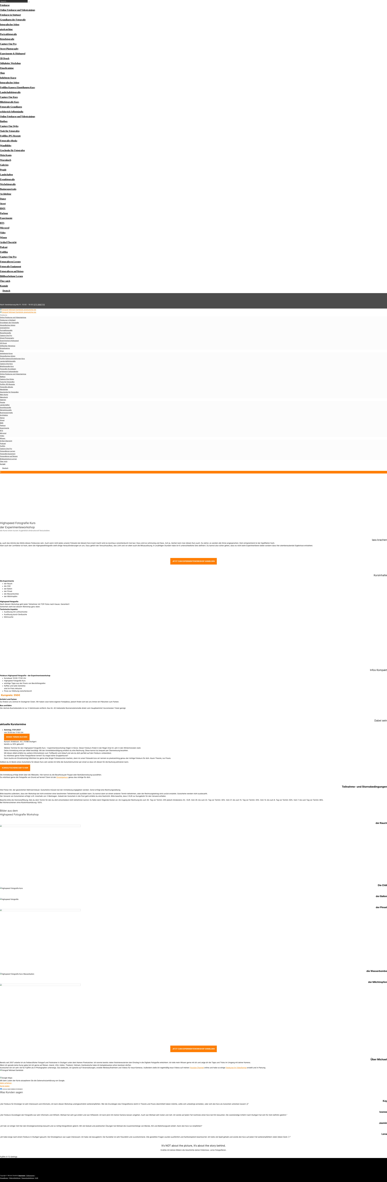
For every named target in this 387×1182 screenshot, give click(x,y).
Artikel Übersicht (8, 242)
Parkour (4, 213)
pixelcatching (6, 29)
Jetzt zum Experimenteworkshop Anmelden (193, 561)
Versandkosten (4, 1178)
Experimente (6, 218)
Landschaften (6, 174)
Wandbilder (5, 145)
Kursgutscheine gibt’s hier (15, 768)
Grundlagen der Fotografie (13, 19)
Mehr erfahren (6, 1083)
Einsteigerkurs (62, 777)
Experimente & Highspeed (12, 53)
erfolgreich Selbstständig (11, 111)
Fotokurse (5, 5)
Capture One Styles (9, 126)
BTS (2, 223)
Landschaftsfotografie (10, 92)
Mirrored (4, 227)
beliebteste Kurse (8, 77)
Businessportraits (8, 189)
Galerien (4, 165)
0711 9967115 (39, 305)
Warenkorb (5, 160)
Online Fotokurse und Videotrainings (17, 10)
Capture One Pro (8, 44)
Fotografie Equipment (10, 266)
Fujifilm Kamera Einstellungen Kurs (17, 87)
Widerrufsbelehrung (14, 1178)
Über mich (5, 281)
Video (2, 232)
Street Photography (9, 48)
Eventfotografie (7, 179)
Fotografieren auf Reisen (11, 271)
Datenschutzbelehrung (28, 1178)
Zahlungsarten (30, 1175)
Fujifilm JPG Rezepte (10, 136)
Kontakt (4, 286)
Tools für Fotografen (9, 131)
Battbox (3, 121)
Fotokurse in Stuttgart (10, 15)
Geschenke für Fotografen (12, 150)
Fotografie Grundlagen (11, 106)
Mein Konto (5, 155)
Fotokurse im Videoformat (236, 1068)
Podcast (3, 247)
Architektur (5, 194)
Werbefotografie (8, 184)
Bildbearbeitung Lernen (11, 276)
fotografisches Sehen (9, 24)
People (3, 169)
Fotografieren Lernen (10, 261)
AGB (36, 1178)
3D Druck (4, 58)
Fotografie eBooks (8, 140)
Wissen (3, 237)
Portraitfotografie (8, 34)
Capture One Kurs (9, 97)
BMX (2, 208)
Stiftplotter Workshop (10, 63)
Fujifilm (4, 252)
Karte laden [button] (4, 1086)
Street (3, 203)
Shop (2, 73)
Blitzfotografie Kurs (9, 102)
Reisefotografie (7, 39)
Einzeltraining (7, 68)
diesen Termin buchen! (17, 737)
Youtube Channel (197, 1068)
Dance (3, 198)
